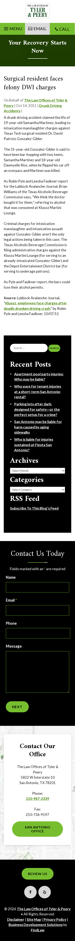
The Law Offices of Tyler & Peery (44, 909)
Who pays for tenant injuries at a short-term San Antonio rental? (37, 391)
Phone (11, 623)
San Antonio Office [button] (37, 829)
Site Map (34, 919)
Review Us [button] (37, 874)
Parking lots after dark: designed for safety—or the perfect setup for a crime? (37, 409)
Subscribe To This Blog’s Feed (34, 508)
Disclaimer (15, 919)
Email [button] (40, 28)
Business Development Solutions (36, 924)
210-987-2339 (37, 798)
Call (64, 28)
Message (14, 646)
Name (11, 577)
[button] (12, 27)
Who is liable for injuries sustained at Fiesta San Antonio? (33, 444)
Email (11, 600)
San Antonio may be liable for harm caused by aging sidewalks (38, 427)
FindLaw (37, 930)
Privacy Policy (55, 919)
